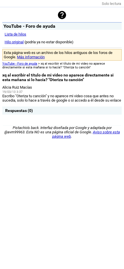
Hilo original (14, 42)
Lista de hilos (15, 34)
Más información (31, 57)
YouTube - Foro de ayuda (19, 64)
